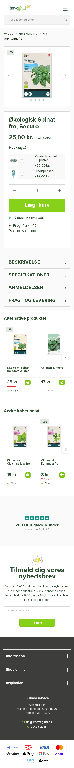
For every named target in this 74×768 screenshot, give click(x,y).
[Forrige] (8, 75)
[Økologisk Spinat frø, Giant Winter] (20, 344)
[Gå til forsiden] (20, 7)
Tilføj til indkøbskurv (28, 382)
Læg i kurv (37, 205)
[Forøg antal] (59, 190)
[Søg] (65, 19)
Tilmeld (37, 622)
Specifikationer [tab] (29, 275)
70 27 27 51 (39, 727)
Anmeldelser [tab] (26, 287)
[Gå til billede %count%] (31, 100)
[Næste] (65, 75)
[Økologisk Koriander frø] (54, 437)
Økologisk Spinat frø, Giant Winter (18, 369)
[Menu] (66, 9)
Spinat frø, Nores (52, 367)
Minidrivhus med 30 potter (46, 158)
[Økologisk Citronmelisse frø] (20, 437)
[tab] (37, 262)
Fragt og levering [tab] (32, 300)
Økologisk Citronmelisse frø (18, 462)
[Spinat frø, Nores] (54, 344)
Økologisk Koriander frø (50, 462)
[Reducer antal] (14, 190)
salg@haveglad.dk (39, 722)
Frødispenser (44, 171)
